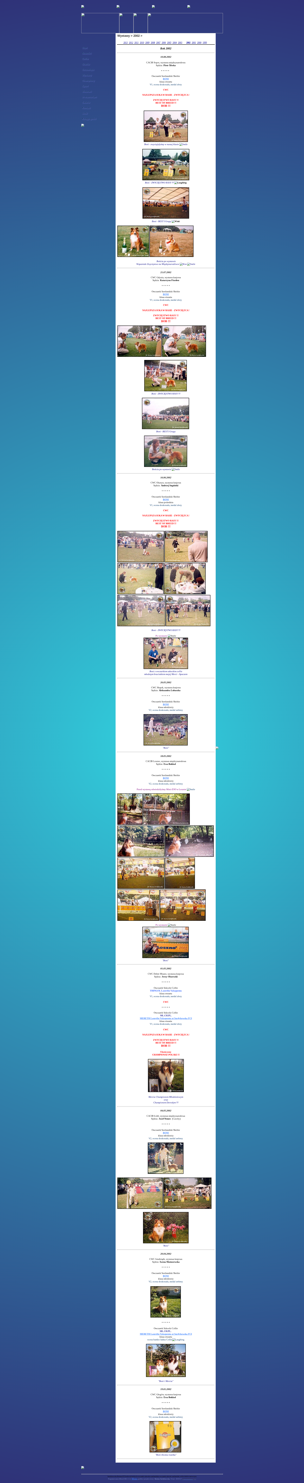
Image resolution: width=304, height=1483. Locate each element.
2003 (180, 42)
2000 (199, 42)
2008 (153, 42)
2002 (188, 42)
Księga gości (89, 118)
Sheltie (86, 64)
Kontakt (86, 108)
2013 (126, 42)
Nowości (86, 53)
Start (84, 48)
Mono (134, 1478)
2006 (164, 42)
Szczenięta (88, 69)
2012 (131, 42)
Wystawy (87, 75)
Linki (85, 113)
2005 (169, 42)
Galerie (86, 102)
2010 (142, 42)
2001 (194, 42)
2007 (158, 42)
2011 (136, 42)
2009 (147, 42)
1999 (205, 42)
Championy (88, 80)
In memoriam (89, 97)
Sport (85, 86)
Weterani (87, 91)
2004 (175, 42)
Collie (85, 59)
